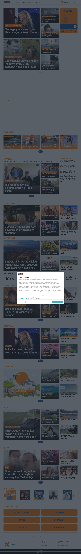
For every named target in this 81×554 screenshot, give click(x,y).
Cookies (25, 298)
